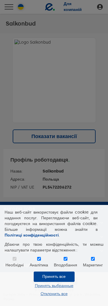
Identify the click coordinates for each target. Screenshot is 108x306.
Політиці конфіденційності (32, 235)
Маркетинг (93, 265)
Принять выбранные (54, 285)
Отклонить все (54, 293)
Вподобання (65, 265)
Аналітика (39, 265)
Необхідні (14, 265)
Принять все (54, 276)
